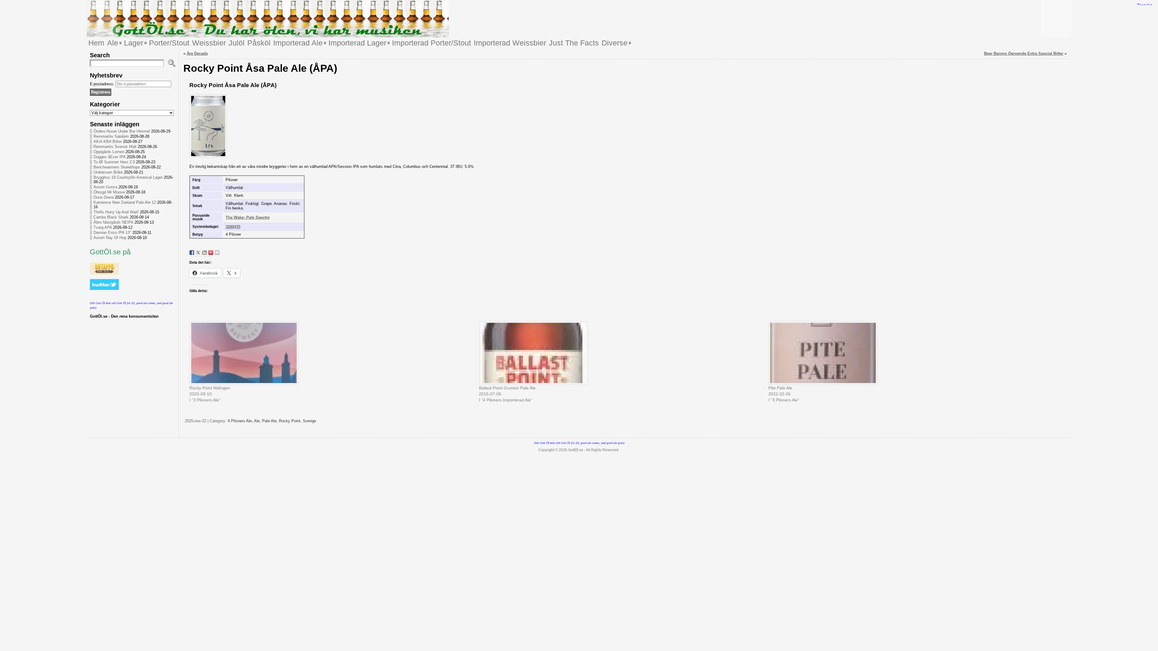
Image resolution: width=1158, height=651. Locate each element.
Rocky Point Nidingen (209, 387)
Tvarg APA (102, 227)
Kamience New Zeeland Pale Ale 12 (124, 202)
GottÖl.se (575, 450)
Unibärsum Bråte (108, 172)
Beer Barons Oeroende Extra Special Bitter (1023, 53)
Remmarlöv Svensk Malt (115, 146)
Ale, (258, 421)
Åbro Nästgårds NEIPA (113, 222)
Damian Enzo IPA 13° (112, 232)
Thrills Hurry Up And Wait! (116, 212)
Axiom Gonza (105, 187)
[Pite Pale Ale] (910, 353)
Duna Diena (103, 197)
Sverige (309, 421)
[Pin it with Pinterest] (210, 252)
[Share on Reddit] (204, 252)
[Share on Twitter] (198, 252)
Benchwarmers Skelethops (116, 167)
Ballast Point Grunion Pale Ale (507, 387)
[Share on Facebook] (191, 252)
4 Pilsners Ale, (241, 421)
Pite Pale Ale (780, 387)
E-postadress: (102, 84)
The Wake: (248, 217)
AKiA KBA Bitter (107, 141)
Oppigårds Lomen (108, 151)
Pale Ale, (270, 421)
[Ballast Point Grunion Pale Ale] (620, 353)
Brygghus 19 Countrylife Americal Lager (128, 177)
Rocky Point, (291, 421)
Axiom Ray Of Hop (109, 237)
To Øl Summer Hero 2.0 (114, 162)
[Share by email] (217, 252)
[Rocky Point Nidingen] (331, 353)
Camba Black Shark (110, 217)
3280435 (233, 227)
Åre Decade (197, 53)
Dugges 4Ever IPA (109, 157)
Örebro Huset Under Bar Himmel (121, 131)
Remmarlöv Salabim (111, 136)
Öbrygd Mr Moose (109, 192)
